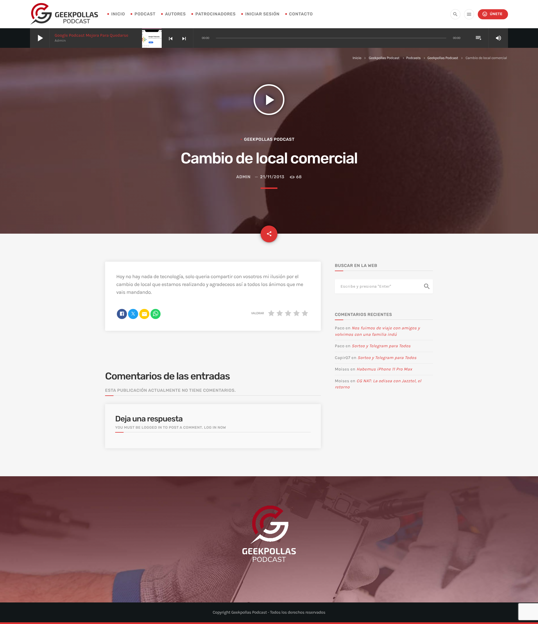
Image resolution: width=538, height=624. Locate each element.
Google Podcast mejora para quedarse (91, 35)
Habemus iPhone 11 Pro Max (384, 369)
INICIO (118, 14)
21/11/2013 (272, 176)
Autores (175, 14)
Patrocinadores (215, 14)
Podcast (145, 14)
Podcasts (413, 58)
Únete (492, 14)
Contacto (301, 14)
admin (243, 176)
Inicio (357, 58)
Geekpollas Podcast (384, 58)
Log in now (215, 428)
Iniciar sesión (262, 14)
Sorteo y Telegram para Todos (381, 345)
